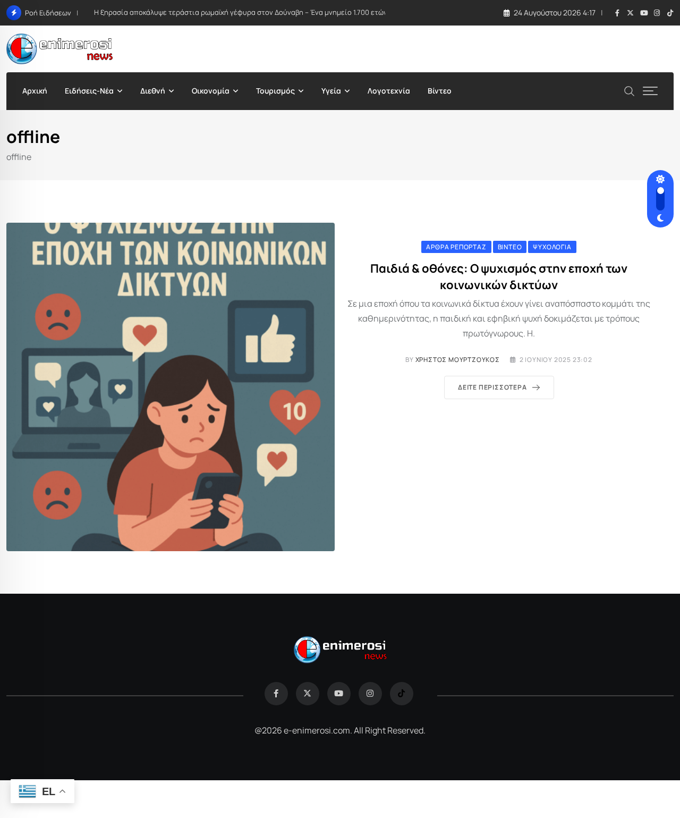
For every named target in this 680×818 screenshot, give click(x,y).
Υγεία (331, 91)
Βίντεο (440, 91)
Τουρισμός (275, 91)
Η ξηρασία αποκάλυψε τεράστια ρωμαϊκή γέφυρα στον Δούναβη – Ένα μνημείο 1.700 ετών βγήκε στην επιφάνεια (278, 12)
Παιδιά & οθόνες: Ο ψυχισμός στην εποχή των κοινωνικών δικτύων (498, 276)
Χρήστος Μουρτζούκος (457, 359)
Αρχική (34, 91)
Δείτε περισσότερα (492, 387)
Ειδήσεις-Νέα (89, 91)
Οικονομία (211, 91)
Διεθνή (152, 91)
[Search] (629, 90)
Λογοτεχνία (389, 91)
